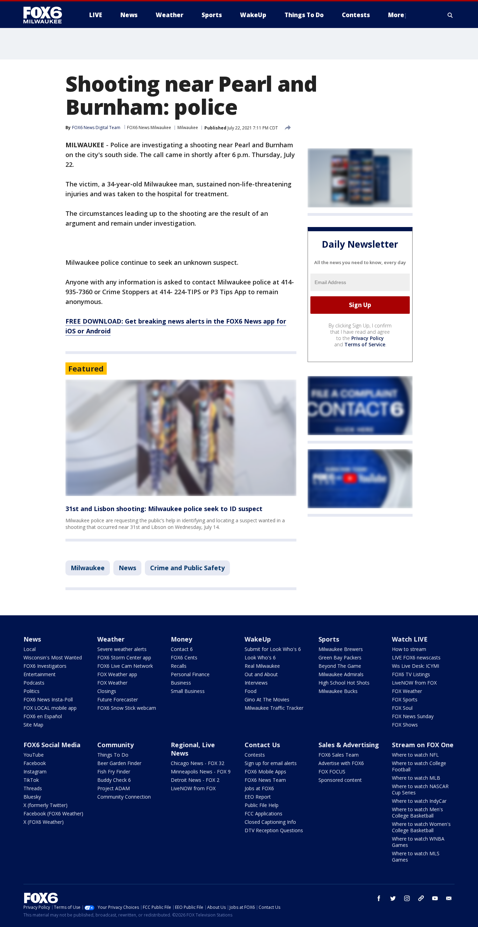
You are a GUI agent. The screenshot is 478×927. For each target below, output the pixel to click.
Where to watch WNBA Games (418, 841)
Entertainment (39, 674)
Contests (255, 754)
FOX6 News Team (265, 780)
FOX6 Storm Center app (124, 657)
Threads (32, 788)
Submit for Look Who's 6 (273, 649)
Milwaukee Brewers (340, 649)
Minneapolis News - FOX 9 (201, 771)
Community (115, 745)
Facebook (34, 763)
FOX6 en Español (42, 716)
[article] (180, 438)
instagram (407, 898)
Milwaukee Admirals (341, 674)
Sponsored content (340, 780)
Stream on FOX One (423, 745)
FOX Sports (404, 699)
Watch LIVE (410, 639)
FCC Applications (263, 813)
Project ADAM (113, 788)
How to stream (409, 649)
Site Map (33, 724)
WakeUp (258, 639)
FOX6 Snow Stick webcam (126, 708)
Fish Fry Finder (113, 771)
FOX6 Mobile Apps (265, 771)
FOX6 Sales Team (338, 754)
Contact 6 (182, 649)
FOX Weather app (117, 674)
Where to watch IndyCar (419, 801)
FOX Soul (402, 708)
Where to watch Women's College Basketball (421, 827)
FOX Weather (112, 682)
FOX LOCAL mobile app (50, 708)
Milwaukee (187, 127)
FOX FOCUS (331, 771)
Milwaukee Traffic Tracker (274, 708)
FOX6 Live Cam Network (125, 666)
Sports (328, 639)
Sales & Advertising (348, 745)
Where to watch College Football (419, 766)
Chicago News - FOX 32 (197, 763)
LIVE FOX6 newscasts (416, 657)
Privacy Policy (367, 338)
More (396, 15)
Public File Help (262, 805)
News (127, 568)
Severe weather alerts (122, 649)
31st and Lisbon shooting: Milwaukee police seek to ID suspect (163, 508)
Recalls (179, 666)
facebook (379, 898)
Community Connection (124, 796)
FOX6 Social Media (51, 745)
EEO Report (258, 796)
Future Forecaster (117, 699)
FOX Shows (405, 724)
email (449, 898)
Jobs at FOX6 (259, 788)
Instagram (35, 771)
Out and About (261, 674)
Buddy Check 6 (114, 780)
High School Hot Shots (344, 682)
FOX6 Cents (184, 657)
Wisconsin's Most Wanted (52, 657)
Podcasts (33, 682)
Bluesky (32, 796)
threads (421, 898)
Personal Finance (190, 674)
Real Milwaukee (262, 666)
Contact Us (262, 745)
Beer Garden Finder (119, 763)
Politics (31, 691)
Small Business (188, 691)
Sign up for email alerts (271, 763)
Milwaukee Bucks (338, 691)
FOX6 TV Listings (411, 674)
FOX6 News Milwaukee (149, 127)
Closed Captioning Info (270, 822)
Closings (106, 691)
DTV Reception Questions (274, 830)
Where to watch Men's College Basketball (417, 812)
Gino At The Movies (267, 699)
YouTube (33, 754)
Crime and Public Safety (187, 568)
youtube (435, 898)
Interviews (256, 682)
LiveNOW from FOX (414, 682)
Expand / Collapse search (450, 15)
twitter (393, 898)
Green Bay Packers (339, 657)
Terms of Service (364, 344)
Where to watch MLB (416, 777)
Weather (111, 639)
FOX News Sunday (413, 716)
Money (181, 639)
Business (181, 682)
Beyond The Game (339, 666)
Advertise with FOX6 (341, 763)
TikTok (31, 780)
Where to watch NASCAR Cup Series (420, 789)
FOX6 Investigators (44, 666)
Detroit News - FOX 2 (195, 780)
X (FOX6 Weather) (43, 822)
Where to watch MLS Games (416, 856)
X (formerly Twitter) (45, 805)
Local (29, 649)
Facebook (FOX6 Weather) (53, 813)
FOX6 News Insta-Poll (48, 699)
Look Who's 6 (260, 657)
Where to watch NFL (415, 754)
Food (250, 691)
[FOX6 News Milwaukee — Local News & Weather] (46, 15)
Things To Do (112, 754)
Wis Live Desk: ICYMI (415, 666)
